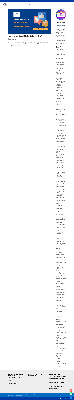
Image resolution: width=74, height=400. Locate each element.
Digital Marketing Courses (28, 4)
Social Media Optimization (13, 39)
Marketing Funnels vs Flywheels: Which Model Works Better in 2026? (61, 188)
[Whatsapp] (71, 393)
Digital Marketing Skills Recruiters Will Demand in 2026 (61, 245)
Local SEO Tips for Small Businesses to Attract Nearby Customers (61, 323)
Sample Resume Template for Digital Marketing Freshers (60, 72)
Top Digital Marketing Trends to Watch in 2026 (60, 311)
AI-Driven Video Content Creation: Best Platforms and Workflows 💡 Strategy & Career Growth (61, 90)
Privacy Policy (10, 395)
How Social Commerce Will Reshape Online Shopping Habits (61, 334)
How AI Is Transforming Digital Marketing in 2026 (61, 339)
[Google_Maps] (71, 397)
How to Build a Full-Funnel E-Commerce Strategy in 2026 (60, 164)
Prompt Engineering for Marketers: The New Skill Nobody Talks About (61, 137)
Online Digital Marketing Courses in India (38, 394)
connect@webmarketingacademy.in (16, 381)
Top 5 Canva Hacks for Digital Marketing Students (61, 365)
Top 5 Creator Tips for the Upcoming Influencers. (60, 357)
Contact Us (62, 4)
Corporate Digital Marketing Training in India (60, 55)
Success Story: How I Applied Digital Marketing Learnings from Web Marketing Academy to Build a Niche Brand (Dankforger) (60, 81)
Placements (56, 4)
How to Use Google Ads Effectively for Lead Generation (61, 142)
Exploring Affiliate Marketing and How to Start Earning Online (60, 169)
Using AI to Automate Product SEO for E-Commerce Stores (60, 121)
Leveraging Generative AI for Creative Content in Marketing (61, 280)
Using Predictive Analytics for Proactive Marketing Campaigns (61, 291)
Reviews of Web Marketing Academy (57, 386)
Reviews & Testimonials (47, 4)
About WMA (38, 4)
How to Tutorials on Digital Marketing (39, 38)
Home (20, 4)
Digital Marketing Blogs (24, 38)
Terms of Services (18, 395)
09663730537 (14, 383)
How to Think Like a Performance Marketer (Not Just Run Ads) (61, 159)
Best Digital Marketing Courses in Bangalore (20, 394)
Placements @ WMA (60, 62)
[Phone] (71, 390)
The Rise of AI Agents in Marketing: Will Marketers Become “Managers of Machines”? (61, 175)
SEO (47, 38)
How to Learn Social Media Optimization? (25, 36)
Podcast (70, 4)
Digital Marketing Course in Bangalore (57, 376)
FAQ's (30, 38)
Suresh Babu (11, 38)
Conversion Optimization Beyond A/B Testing (60, 109)
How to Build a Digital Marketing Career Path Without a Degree (61, 262)
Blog (66, 4)
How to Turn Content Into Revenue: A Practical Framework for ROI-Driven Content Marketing (61, 200)
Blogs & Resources (60, 64)
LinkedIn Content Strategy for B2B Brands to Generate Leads (61, 125)
